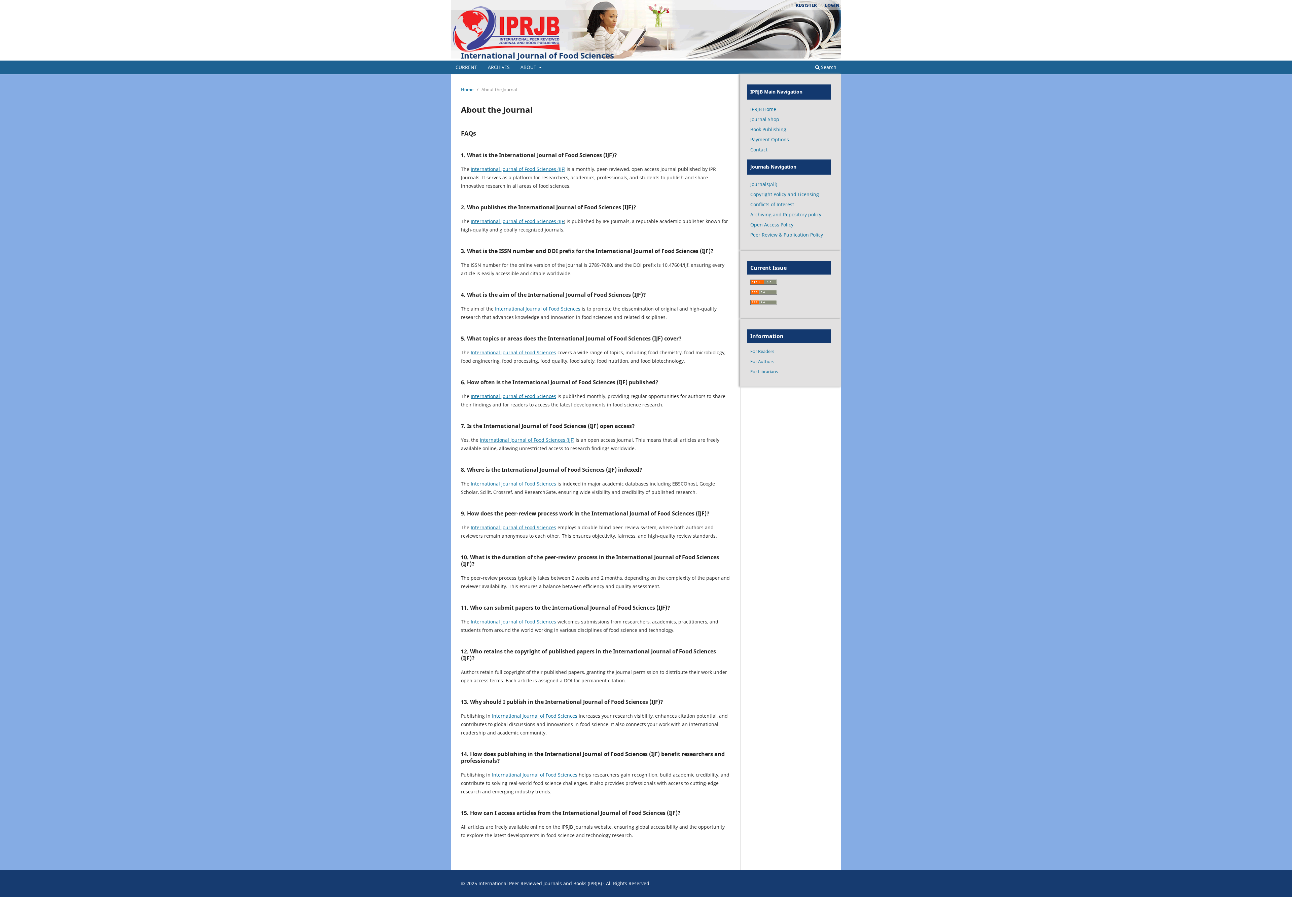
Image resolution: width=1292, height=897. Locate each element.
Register (806, 5)
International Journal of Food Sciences (537, 55)
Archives (499, 67)
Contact (758, 149)
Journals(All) (763, 184)
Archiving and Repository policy (785, 214)
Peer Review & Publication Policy (786, 234)
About (529, 67)
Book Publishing (768, 129)
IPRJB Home (763, 109)
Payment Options (769, 139)
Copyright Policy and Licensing (784, 194)
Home (467, 89)
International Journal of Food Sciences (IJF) (518, 169)
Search (828, 67)
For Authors (762, 361)
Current (466, 67)
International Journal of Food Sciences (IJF (517, 221)
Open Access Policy (771, 224)
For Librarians (764, 371)
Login (832, 5)
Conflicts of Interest (772, 204)
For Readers (762, 351)
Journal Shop (764, 119)
